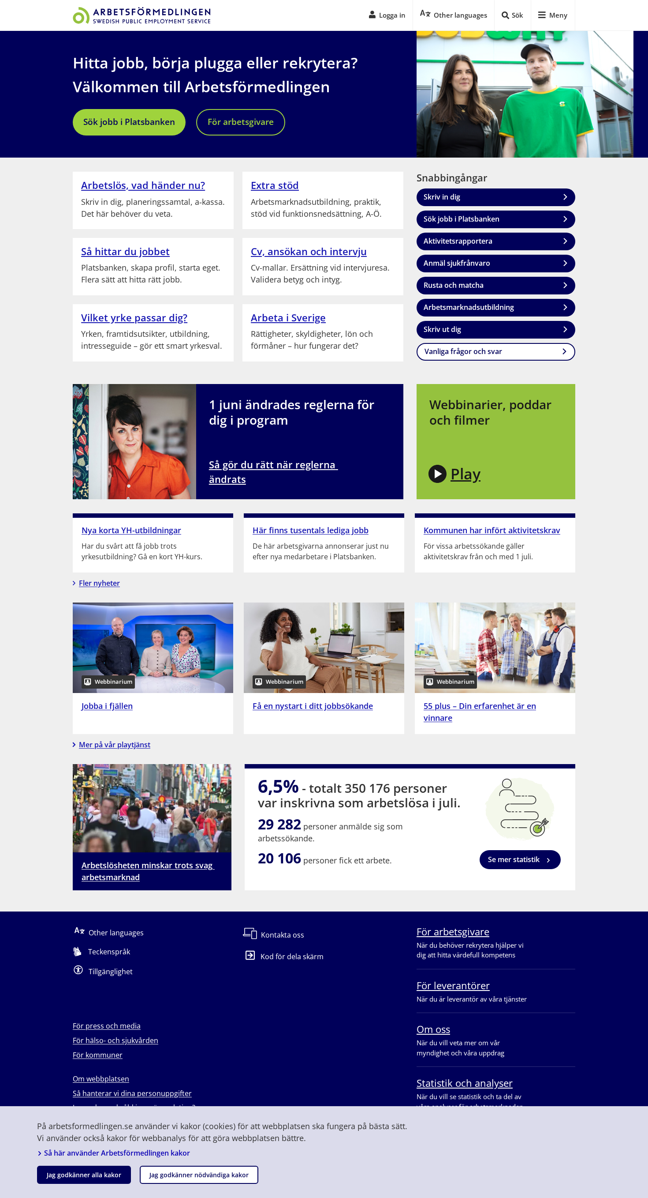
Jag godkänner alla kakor (84, 1175)
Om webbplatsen (101, 1079)
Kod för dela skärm (292, 956)
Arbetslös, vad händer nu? (143, 185)
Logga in (392, 15)
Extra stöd (275, 185)
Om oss (433, 1029)
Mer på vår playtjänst (114, 745)
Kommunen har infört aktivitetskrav (492, 530)
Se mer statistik (514, 859)
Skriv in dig (442, 197)
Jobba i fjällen (107, 706)
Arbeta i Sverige (288, 317)
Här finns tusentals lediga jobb (311, 530)
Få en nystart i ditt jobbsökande (313, 706)
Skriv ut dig (442, 329)
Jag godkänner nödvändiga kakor (199, 1175)
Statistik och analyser (465, 1082)
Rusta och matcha (454, 285)
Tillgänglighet (111, 971)
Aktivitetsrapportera (458, 241)
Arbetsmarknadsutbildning (469, 307)
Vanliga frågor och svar (463, 351)
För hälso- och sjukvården (115, 1040)
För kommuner (98, 1055)
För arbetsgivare (241, 122)
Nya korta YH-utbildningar (131, 530)
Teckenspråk (109, 952)
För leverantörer (453, 985)
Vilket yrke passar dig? (134, 317)
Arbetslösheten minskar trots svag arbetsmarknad (148, 871)
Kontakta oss (282, 935)
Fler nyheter (99, 583)
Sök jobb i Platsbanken (129, 122)
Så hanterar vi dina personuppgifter (132, 1093)
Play (465, 473)
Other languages (116, 933)
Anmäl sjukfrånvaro (457, 263)
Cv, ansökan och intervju (309, 251)
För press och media (107, 1026)
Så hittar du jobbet (125, 251)
